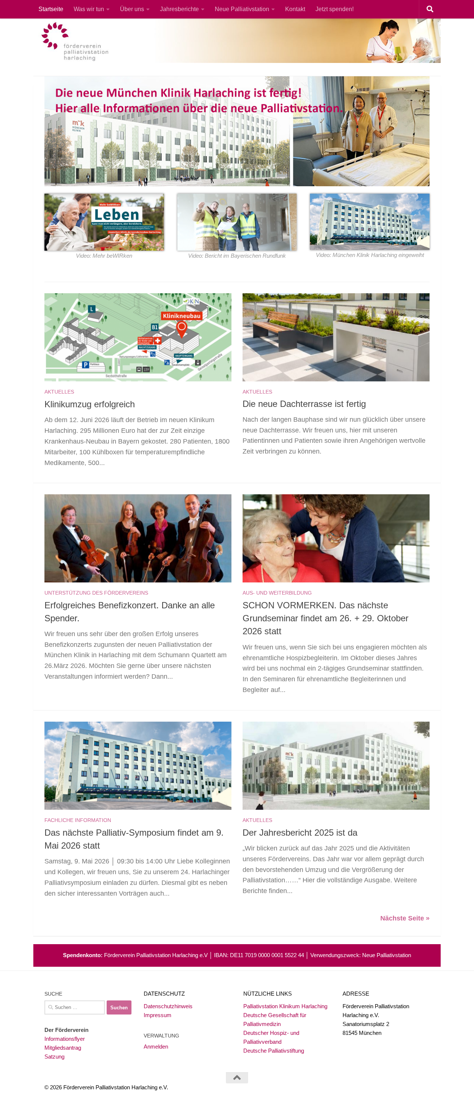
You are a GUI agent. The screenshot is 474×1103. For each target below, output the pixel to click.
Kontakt (295, 9)
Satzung (54, 1056)
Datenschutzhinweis (168, 1006)
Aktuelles (59, 392)
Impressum (157, 1015)
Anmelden (156, 1046)
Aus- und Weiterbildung (277, 593)
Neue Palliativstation (242, 9)
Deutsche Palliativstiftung (273, 1050)
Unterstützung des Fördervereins (96, 593)
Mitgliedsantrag (62, 1047)
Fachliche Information (77, 820)
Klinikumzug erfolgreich (89, 404)
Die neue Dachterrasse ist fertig (304, 404)
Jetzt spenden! (335, 9)
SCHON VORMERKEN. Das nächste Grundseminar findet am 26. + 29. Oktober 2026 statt (325, 618)
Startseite (51, 9)
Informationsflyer (64, 1039)
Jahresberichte (179, 9)
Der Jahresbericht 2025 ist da (300, 833)
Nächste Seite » (405, 918)
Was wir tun (89, 9)
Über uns (132, 9)
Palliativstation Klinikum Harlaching (285, 1006)
